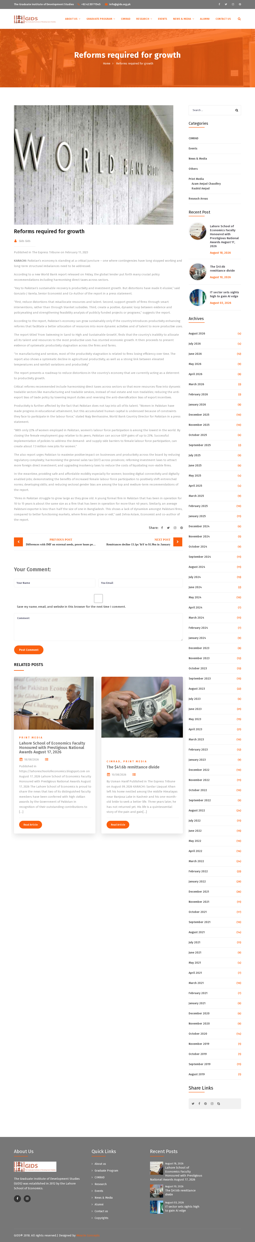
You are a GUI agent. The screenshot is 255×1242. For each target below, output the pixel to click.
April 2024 (195, 607)
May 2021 (195, 962)
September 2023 (200, 678)
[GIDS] (35, 19)
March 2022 (196, 861)
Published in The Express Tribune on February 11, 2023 (51, 252)
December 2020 (199, 1013)
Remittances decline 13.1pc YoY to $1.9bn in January (138, 542)
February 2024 (198, 628)
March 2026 (196, 384)
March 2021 (196, 983)
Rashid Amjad (201, 188)
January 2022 (197, 881)
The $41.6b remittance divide (133, 767)
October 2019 (198, 1054)
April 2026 (195, 374)
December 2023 (199, 648)
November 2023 (199, 658)
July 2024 (195, 577)
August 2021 (197, 932)
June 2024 (195, 587)
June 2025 (195, 465)
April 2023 (195, 729)
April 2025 (195, 485)
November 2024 (199, 536)
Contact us (223, 18)
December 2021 (199, 891)
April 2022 (195, 851)
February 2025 (198, 506)
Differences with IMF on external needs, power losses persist (62, 542)
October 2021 (198, 912)
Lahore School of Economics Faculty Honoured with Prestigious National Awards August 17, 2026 (52, 747)
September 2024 (200, 557)
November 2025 (199, 425)
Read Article (31, 824)
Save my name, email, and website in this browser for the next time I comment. (71, 606)
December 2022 (199, 770)
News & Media (182, 18)
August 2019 (197, 1074)
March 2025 (196, 496)
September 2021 (199, 922)
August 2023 (197, 688)
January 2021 (197, 1003)
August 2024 (197, 567)
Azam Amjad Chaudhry (206, 183)
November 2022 (199, 780)
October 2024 (198, 546)
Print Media (31, 737)
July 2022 (195, 820)
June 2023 (195, 709)
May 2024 (195, 597)
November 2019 (199, 1044)
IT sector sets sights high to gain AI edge (224, 294)
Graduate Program (99, 18)
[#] (219, 4)
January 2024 (197, 638)
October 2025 (198, 435)
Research (142, 18)
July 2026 (195, 343)
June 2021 (195, 952)
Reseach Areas (198, 198)
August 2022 (197, 810)
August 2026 (197, 333)
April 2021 (195, 973)
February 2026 (198, 394)
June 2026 (195, 354)
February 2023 (198, 749)
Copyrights (101, 1218)
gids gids (24, 241)
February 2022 (198, 871)
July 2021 (194, 942)
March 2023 (196, 739)
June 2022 (195, 831)
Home (106, 63)
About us (71, 18)
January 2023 (197, 759)
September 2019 (199, 1064)
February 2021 (198, 993)
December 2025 (199, 414)
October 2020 (198, 1033)
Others (193, 169)
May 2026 (195, 364)
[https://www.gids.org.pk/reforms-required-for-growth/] (175, 528)
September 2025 (200, 445)
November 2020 (199, 1023)
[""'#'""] (17, 1198)
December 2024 (199, 526)
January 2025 (197, 516)
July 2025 (194, 455)
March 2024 (196, 617)
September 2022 (200, 800)
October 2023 (198, 668)
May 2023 (195, 719)
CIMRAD (125, 18)
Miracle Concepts (88, 1235)
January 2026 (197, 404)
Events (162, 18)
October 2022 (198, 790)
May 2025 (195, 475)
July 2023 (195, 699)
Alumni (205, 18)
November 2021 (199, 902)
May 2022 (195, 841)
